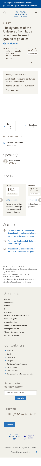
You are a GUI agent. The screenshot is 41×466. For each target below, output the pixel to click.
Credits (33, 448)
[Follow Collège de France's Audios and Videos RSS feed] (35, 414)
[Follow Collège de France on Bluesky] (18, 414)
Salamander (11, 357)
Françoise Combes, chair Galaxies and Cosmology (22, 242)
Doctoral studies (10, 322)
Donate (10, 425)
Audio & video (9, 302)
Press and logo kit (10, 319)
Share (33, 63)
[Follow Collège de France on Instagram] (10, 414)
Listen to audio (9, 126)
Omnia (9, 354)
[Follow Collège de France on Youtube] (26, 414)
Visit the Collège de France (14, 332)
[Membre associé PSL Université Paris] (28, 437)
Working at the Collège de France (16, 325)
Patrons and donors (11, 335)
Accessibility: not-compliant (20, 452)
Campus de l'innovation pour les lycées (20, 374)
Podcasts (7, 306)
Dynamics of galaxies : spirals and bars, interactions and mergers (13, 53)
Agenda (7, 299)
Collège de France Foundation (17, 364)
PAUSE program (12, 367)
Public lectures (11, 272)
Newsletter (8, 312)
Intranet (10, 351)
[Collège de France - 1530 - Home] (20, 14)
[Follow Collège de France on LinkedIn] (22, 414)
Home (5, 266)
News (6, 309)
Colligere (10, 361)
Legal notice (25, 448)
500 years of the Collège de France (16, 316)
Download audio (33, 126)
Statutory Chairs (16, 266)
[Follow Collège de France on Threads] (14, 414)
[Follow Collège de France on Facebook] (5, 414)
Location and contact (12, 448)
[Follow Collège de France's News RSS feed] (30, 414)
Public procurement (11, 329)
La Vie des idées (12, 371)
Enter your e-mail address (15, 393)
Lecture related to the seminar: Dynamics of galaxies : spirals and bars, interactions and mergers (22, 233)
